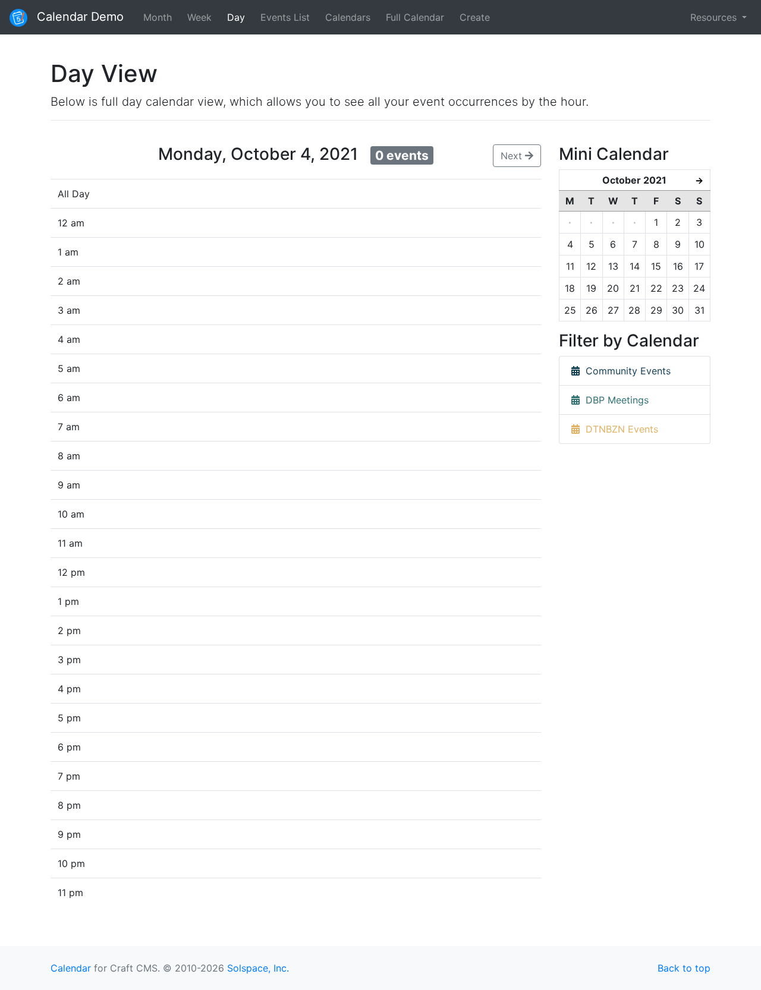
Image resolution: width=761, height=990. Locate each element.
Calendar (71, 968)
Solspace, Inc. (258, 968)
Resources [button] (715, 17)
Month (157, 17)
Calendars (347, 17)
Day (236, 17)
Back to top (684, 968)
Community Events (625, 371)
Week (199, 17)
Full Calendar (415, 17)
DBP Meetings (614, 400)
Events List (285, 17)
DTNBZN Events (619, 429)
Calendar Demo (78, 17)
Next (513, 156)
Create (475, 17)
